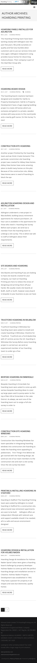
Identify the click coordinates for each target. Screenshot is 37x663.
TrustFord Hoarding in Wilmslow (18, 320)
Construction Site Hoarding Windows (15, 432)
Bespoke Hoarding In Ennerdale (17, 377)
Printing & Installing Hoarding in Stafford (18, 491)
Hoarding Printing (14, 35)
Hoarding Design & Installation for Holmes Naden (17, 551)
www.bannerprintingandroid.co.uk (10, 654)
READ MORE (7, 69)
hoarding (28, 92)
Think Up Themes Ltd (15, 658)
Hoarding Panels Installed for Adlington (17, 30)
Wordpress (32, 658)
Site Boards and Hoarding (14, 265)
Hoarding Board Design (13, 89)
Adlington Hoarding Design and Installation (17, 204)
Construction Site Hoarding (15, 146)
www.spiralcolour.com (7, 652)
